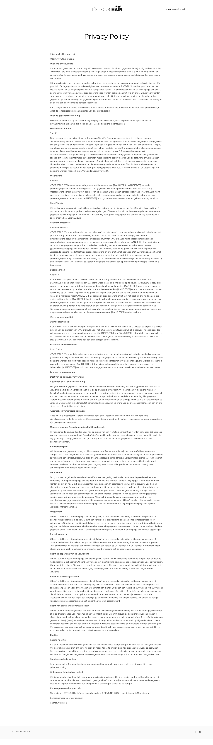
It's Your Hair (25, 731)
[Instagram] (199, 732)
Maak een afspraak (175, 9)
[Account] (191, 9)
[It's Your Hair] (106, 9)
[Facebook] (195, 732)
